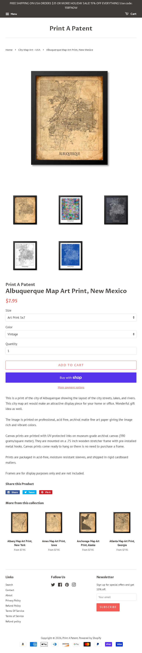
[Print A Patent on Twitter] (53, 585)
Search (9, 584)
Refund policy (13, 621)
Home (9, 50)
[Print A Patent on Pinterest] (67, 585)
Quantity (11, 344)
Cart (133, 14)
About (9, 595)
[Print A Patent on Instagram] (74, 585)
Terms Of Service (15, 611)
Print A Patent (71, 28)
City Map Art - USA (29, 50)
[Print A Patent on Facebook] (60, 585)
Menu (13, 14)
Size (8, 310)
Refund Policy (13, 605)
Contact (10, 590)
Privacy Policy (13, 600)
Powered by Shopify (90, 638)
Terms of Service (15, 616)
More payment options (71, 387)
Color (9, 327)
